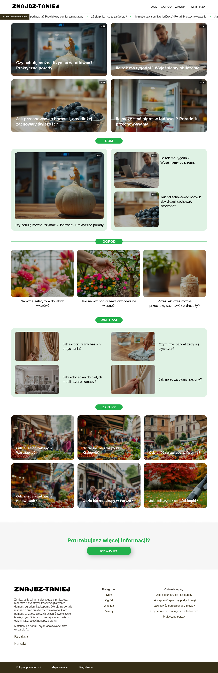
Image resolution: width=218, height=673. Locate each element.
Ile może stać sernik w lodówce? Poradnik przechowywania (128, 16)
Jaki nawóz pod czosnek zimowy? (174, 605)
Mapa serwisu (60, 667)
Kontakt (20, 643)
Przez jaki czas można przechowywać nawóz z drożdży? (174, 303)
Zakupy (181, 6)
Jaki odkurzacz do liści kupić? (173, 501)
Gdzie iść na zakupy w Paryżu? (108, 501)
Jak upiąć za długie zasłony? (180, 379)
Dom (154, 6)
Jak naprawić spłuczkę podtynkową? (174, 600)
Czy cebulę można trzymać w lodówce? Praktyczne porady (54, 65)
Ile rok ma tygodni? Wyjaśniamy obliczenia (157, 68)
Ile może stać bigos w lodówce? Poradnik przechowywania (156, 121)
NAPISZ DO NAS (109, 551)
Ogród (166, 6)
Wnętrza (198, 6)
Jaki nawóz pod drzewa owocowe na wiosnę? (108, 303)
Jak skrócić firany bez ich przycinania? (82, 346)
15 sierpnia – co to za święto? (66, 16)
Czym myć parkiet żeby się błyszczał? (179, 346)
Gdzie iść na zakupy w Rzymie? (174, 452)
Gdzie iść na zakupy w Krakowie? (101, 450)
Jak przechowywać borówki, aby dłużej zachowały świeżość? (54, 121)
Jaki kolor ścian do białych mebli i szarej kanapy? (82, 379)
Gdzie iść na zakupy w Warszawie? (34, 450)
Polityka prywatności (28, 667)
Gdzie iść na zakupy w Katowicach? (34, 498)
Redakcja (21, 636)
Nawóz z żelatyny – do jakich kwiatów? (42, 303)
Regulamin (86, 667)
